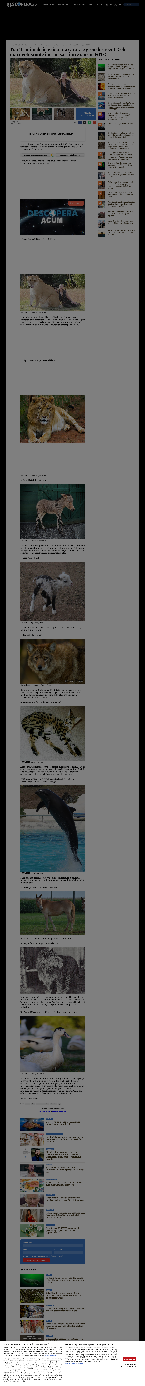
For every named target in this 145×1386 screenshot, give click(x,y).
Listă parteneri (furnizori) (74, 1363)
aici (51, 1371)
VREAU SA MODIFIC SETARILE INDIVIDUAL (129, 1365)
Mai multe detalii (50, 1355)
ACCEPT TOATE (129, 1359)
